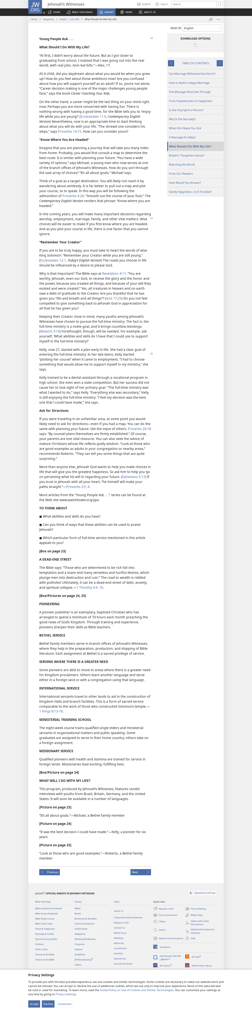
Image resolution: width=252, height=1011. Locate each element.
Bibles (78, 908)
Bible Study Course (44, 918)
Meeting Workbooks (85, 939)
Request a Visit (121, 922)
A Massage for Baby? (182, 137)
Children (39, 944)
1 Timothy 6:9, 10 (89, 587)
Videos (78, 964)
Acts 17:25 (114, 298)
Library (34, 19)
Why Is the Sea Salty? (182, 119)
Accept (34, 1004)
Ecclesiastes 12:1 (53, 260)
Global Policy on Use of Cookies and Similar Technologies (137, 990)
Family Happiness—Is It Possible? (190, 192)
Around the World (123, 963)
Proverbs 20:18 (139, 428)
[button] (79, 12)
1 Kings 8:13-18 (51, 711)
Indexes (79, 949)
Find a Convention (165, 915)
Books (78, 913)
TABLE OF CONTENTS (195, 63)
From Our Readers (181, 173)
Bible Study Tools (43, 923)
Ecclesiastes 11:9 (93, 116)
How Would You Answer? (185, 183)
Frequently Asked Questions (128, 917)
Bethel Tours (120, 932)
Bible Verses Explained (46, 913)
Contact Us (119, 927)
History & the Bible (44, 959)
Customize (64, 1004)
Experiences (120, 958)
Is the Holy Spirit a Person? (186, 110)
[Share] (211, 19)
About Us (118, 910)
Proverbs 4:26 (73, 195)
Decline (48, 1004)
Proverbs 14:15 (69, 131)
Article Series (81, 928)
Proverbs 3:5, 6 (77, 486)
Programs (80, 944)
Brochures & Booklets (86, 918)
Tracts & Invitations (84, 923)
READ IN (176, 28)
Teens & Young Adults (46, 939)
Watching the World (182, 164)
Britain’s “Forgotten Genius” (187, 155)
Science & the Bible (44, 954)
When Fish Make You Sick (185, 128)
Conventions (120, 948)
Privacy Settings (66, 994)
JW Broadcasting (84, 959)
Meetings (118, 938)
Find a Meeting (195, 909)
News (116, 901)
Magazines (48, 19)
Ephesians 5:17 (133, 476)
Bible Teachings (43, 901)
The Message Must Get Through (190, 92)
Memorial (119, 943)
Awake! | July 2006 (69, 19)
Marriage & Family (44, 933)
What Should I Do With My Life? (190, 146)
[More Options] (218, 19)
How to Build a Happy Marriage (189, 83)
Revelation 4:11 (114, 273)
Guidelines (80, 954)
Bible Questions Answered (48, 908)
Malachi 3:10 (50, 331)
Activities (118, 953)
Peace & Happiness (45, 928)
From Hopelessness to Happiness (190, 101)
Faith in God (41, 949)
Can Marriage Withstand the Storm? (192, 74)
